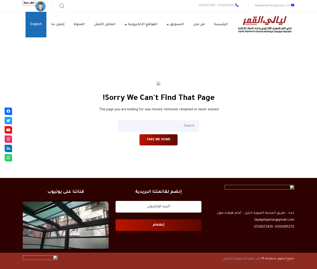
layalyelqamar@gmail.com (273, 5)
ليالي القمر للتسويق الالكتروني (241, 258)
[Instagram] (8, 139)
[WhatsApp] (8, 157)
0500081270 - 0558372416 (217, 5)
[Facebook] (8, 111)
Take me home (158, 139)
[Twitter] (8, 120)
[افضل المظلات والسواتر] (66, 225)
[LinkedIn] (8, 148)
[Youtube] (8, 130)
